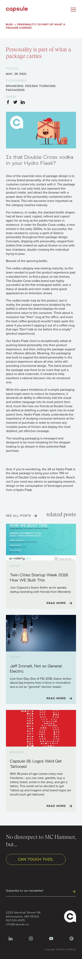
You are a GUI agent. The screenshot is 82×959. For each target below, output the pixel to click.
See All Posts (18, 515)
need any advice (31, 482)
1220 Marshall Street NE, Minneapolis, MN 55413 (23, 914)
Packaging (15, 90)
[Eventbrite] (71, 940)
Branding (14, 86)
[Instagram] (31, 940)
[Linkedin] (11, 940)
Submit (74, 891)
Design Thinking (40, 86)
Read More (56, 603)
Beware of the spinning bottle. (27, 261)
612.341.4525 (15, 920)
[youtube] (51, 940)
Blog (9, 24)
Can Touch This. (36, 859)
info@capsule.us (17, 924)
